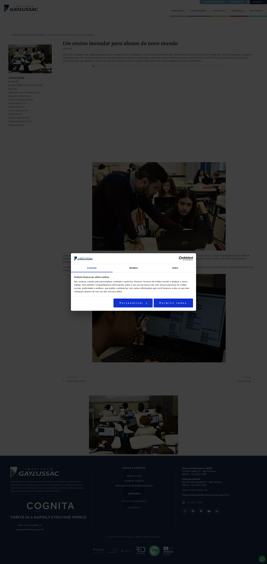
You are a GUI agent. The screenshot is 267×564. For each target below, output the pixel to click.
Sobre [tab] (175, 268)
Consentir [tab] (92, 268)
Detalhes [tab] (133, 268)
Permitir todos (173, 303)
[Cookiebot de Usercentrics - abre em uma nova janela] (181, 258)
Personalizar (132, 303)
